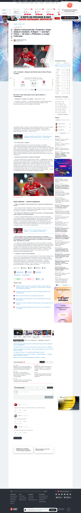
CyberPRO (56, 0)
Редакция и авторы (13, 496)
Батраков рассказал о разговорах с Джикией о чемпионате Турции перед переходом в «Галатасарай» (62, 212)
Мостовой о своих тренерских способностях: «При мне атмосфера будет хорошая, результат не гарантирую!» (22, 374)
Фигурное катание (38, 0)
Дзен (31, 267)
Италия (37, 365)
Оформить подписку (22, 499)
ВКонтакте (38, 267)
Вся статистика (62, 133)
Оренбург (58, 82)
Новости (52, 2)
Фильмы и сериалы (48, 0)
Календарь (42, 2)
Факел (58, 91)
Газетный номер (22, 496)
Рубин (44, 84)
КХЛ (37, 372)
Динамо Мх (58, 75)
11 (14, 378)
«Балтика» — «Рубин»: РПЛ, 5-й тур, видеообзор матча (62, 140)
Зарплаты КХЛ (30, 497)
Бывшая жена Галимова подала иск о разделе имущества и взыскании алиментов (43, 375)
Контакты (12, 503)
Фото (57, 2)
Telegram (24, 267)
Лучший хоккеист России (32, 499)
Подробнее (40, 510)
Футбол (14, 0)
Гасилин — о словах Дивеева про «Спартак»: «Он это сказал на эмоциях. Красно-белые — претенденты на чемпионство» (62, 187)
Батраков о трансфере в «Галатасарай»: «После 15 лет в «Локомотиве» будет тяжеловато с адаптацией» (62, 200)
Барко (22, 86)
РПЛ (23, 24)
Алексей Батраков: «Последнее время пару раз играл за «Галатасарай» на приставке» (62, 224)
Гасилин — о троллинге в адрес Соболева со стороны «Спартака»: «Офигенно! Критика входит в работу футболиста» (62, 155)
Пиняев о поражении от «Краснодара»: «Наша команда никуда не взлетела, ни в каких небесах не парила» (33, 349)
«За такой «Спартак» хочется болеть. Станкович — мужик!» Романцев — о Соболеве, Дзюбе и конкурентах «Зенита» (33, 355)
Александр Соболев (61, 126)
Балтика (58, 77)
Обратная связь (42, 499)
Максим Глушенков (61, 123)
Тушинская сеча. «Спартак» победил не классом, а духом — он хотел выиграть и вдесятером (35, 230)
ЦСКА (57, 72)
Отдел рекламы (13, 499)
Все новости (65, 285)
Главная (15, 24)
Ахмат (57, 83)
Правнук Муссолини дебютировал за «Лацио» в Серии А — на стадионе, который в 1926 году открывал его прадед (43, 368)
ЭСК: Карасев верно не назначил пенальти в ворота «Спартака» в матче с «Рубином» (33, 347)
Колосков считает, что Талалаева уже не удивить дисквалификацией (23, 380)
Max (44, 267)
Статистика (47, 2)
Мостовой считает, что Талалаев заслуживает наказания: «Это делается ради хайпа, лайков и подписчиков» (62, 256)
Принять (52, 509)
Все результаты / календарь (63, 114)
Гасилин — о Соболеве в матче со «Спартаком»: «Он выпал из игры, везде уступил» (62, 206)
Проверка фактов (13, 497)
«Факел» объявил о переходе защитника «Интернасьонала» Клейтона (61, 180)
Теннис (31, 0)
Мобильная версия (42, 501)
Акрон (58, 93)
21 (14, 365)
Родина (58, 88)
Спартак (23, 84)
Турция (17, 365)
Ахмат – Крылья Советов (63, 107)
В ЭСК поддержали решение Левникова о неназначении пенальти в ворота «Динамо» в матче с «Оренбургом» (33, 344)
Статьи (32, 2)
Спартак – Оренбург (62, 110)
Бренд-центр (12, 501)
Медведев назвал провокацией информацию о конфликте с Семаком (29, 357)
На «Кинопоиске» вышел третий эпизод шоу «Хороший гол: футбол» (62, 218)
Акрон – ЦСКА (61, 101)
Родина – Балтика (62, 109)
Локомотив (58, 90)
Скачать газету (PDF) (22, 497)
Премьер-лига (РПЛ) (25, 2)
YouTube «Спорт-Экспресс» (64, 491)
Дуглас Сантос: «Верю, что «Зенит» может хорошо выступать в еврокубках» (62, 274)
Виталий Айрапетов (21, 39)
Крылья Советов (59, 85)
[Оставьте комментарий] (36, 391)
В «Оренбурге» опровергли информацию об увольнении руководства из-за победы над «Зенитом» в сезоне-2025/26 (62, 237)
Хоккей (19, 0)
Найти (45, 491)
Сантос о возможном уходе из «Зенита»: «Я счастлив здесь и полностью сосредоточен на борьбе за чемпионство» (61, 280)
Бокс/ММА (25, 0)
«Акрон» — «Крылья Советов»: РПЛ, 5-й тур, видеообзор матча (62, 149)
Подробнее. (57, 510)
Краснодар (58, 69)
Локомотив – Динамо (62, 106)
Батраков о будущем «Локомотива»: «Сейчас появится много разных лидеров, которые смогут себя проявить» (62, 193)
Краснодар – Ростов (62, 104)
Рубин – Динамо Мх (62, 112)
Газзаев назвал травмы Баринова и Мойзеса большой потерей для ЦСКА (62, 268)
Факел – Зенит (61, 103)
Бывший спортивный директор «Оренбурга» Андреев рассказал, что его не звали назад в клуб (62, 262)
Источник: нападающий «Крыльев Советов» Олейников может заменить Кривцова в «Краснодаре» (62, 243)
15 (14, 371)
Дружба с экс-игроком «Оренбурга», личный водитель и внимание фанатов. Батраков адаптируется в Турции (23, 368)
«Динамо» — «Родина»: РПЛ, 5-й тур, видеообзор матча (62, 144)
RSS (58, 285)
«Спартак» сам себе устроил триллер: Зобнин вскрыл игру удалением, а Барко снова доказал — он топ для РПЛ (38, 137)
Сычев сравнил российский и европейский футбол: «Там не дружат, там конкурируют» (62, 250)
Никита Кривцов (61, 129)
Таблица (36, 2)
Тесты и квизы (30, 496)
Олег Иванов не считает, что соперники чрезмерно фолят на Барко (29, 352)
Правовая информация (43, 497)
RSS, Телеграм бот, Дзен (43, 496)
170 (62, 233)
